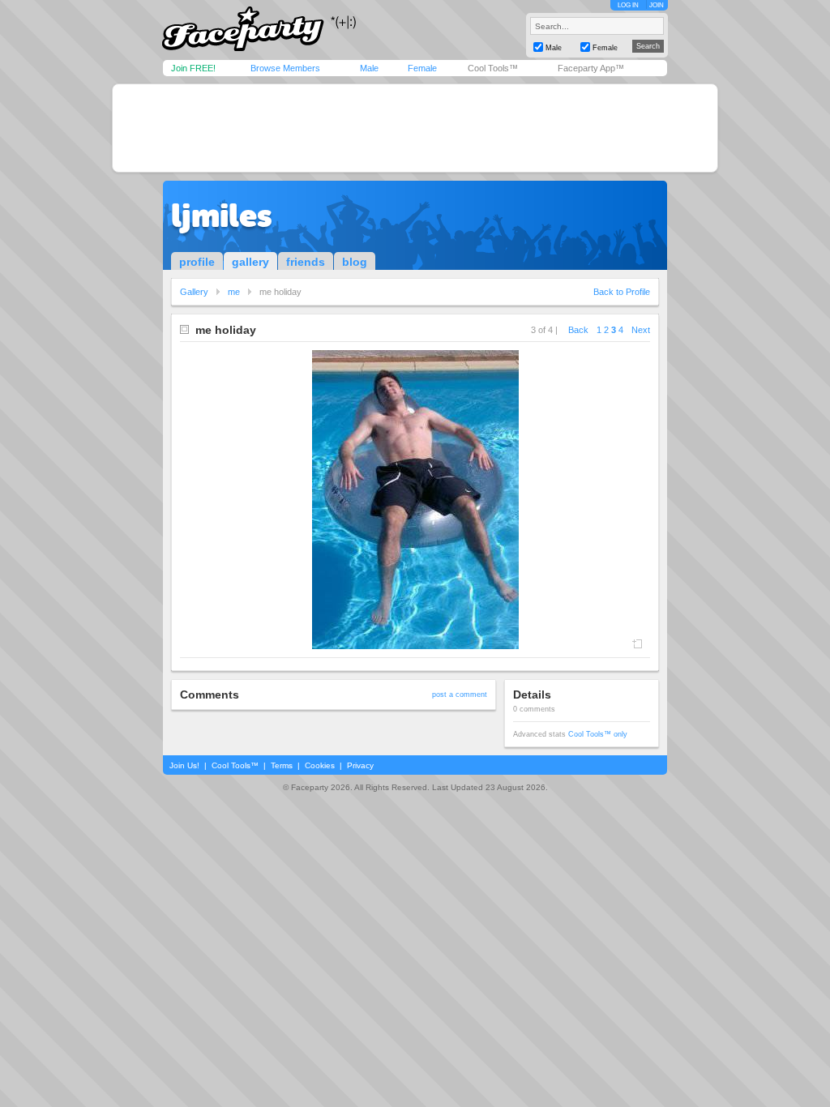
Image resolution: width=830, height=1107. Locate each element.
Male (369, 68)
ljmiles (221, 215)
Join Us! (184, 765)
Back (578, 330)
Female (422, 68)
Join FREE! (193, 68)
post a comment (459, 694)
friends (305, 261)
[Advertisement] (415, 128)
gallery (250, 261)
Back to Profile (621, 292)
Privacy (360, 765)
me (234, 292)
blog (354, 261)
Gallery (194, 292)
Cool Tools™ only (597, 734)
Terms (282, 765)
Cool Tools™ (493, 68)
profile (197, 261)
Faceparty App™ (591, 68)
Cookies (320, 765)
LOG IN (628, 5)
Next (640, 330)
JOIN (656, 5)
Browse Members (285, 68)
